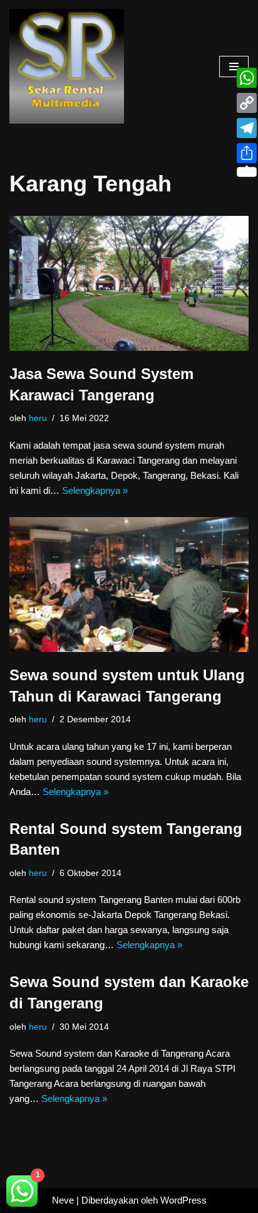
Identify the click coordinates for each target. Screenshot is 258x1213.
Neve (63, 1200)
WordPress (183, 1200)
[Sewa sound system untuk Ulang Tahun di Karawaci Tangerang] (129, 584)
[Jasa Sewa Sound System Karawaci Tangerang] (129, 283)
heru (38, 418)
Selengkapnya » (95, 490)
